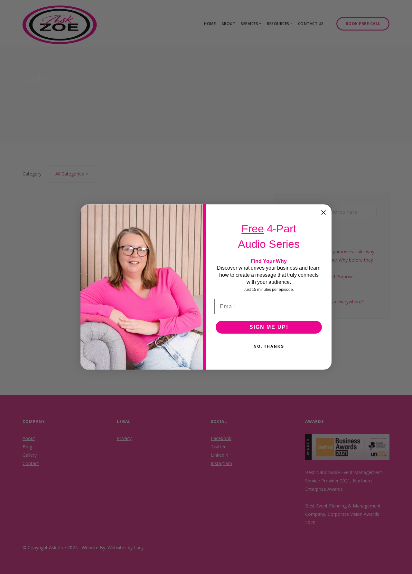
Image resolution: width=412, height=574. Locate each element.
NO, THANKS (269, 346)
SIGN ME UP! (268, 327)
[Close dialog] (323, 212)
